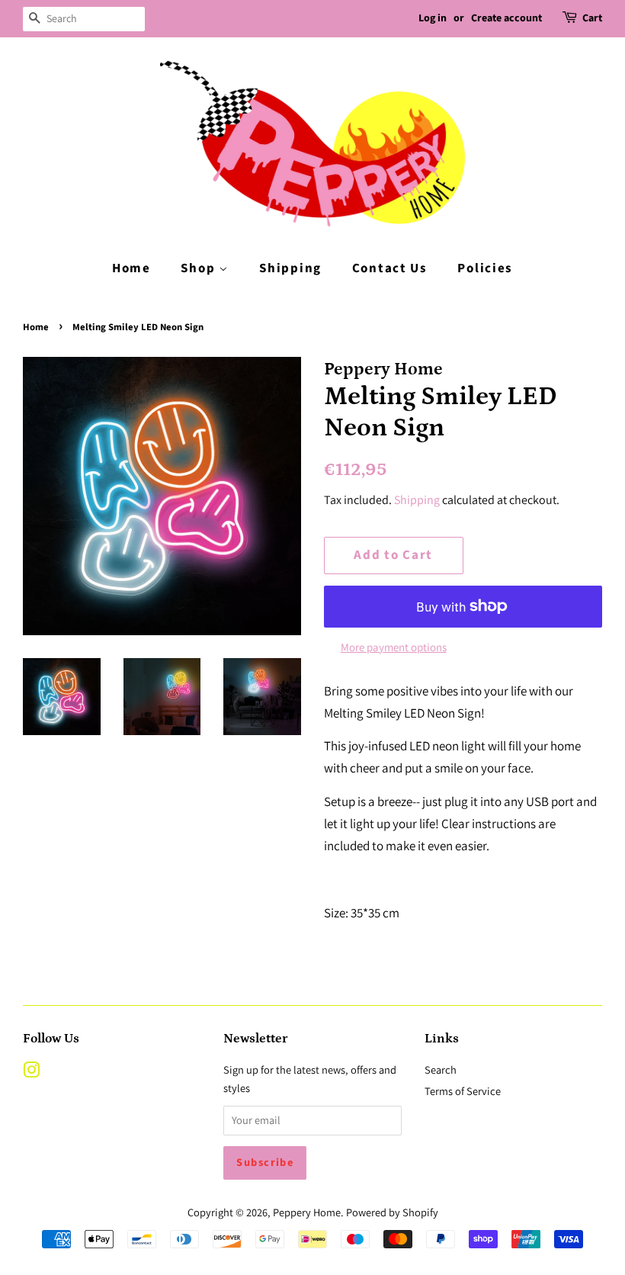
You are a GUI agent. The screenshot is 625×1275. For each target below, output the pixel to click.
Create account (506, 18)
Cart (592, 18)
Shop (200, 268)
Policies (485, 268)
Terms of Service (463, 1091)
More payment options (394, 647)
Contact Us (390, 268)
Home (131, 268)
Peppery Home (307, 1212)
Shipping (290, 268)
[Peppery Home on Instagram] (31, 1072)
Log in (432, 18)
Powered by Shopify (392, 1212)
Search (441, 1069)
